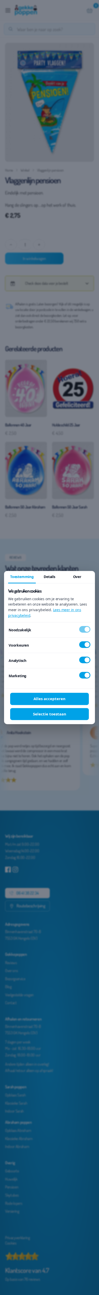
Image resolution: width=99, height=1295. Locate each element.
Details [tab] (49, 576)
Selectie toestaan (49, 713)
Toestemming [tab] (22, 576)
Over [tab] (77, 576)
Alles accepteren (49, 698)
